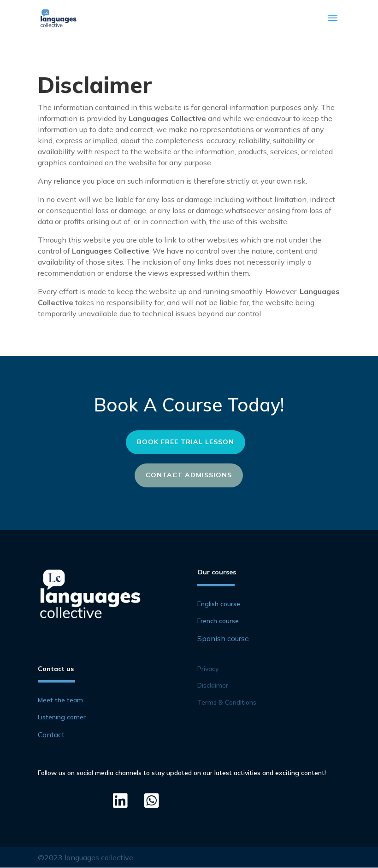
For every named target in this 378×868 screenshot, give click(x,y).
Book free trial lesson (185, 442)
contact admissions (189, 475)
